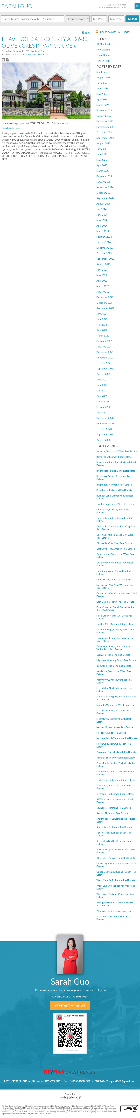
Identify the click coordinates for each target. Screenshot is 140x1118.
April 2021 (101, 396)
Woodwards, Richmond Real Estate (115, 910)
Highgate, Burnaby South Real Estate (116, 660)
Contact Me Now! (70, 1006)
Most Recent (103, 71)
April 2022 (101, 330)
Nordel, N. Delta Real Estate (111, 732)
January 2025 (103, 181)
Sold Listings (103, 60)
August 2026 (103, 77)
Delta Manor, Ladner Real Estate (113, 579)
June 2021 (102, 385)
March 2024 (102, 231)
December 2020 (105, 418)
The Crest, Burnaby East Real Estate (116, 857)
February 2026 (104, 110)
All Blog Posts (103, 44)
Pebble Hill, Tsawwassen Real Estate (116, 757)
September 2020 (105, 434)
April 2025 (101, 165)
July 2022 (101, 313)
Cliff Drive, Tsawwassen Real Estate (115, 548)
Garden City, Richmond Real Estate (115, 624)
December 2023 (105, 247)
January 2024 (103, 242)
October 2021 (104, 363)
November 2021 (105, 357)
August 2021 (103, 374)
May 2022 (101, 324)
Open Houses (103, 55)
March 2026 (102, 104)
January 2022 (103, 346)
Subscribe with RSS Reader (114, 31)
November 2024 (105, 187)
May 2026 (101, 93)
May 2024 (101, 220)
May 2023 (101, 275)
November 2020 (105, 423)
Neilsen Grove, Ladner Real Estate (114, 727)
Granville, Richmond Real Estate (113, 654)
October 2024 (104, 192)
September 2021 (105, 368)
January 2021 (103, 412)
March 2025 (102, 170)
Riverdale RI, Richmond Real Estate (115, 793)
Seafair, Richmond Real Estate (112, 813)
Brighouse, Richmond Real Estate (114, 484)
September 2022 (105, 308)
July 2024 (101, 209)
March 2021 (102, 401)
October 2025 (104, 132)
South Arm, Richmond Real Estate (114, 827)
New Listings (103, 49)
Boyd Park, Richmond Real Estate (114, 456)
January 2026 (103, 115)
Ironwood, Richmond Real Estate (113, 665)
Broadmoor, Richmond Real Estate (114, 490)
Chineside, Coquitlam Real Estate (114, 543)
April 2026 (101, 99)
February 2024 (104, 236)
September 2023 (105, 258)
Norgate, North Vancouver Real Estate (116, 738)
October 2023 (104, 253)
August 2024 (103, 203)
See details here (11, 128)
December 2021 (105, 352)
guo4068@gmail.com (112, 7)
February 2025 (104, 176)
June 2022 (102, 319)
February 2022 (104, 341)
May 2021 (101, 390)
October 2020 (104, 428)
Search (132, 18)
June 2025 (102, 154)
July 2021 (101, 379)
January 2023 (103, 291)
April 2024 (101, 225)
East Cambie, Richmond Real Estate (115, 601)
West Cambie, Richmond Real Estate (115, 880)
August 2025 (103, 143)
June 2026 (102, 88)
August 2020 (103, 439)
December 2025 (105, 121)
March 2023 (102, 286)
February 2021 (104, 407)
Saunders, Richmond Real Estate (113, 807)
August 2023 (103, 264)
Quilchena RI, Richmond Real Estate (115, 779)
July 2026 (101, 82)
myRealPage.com (70, 1097)
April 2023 (101, 280)
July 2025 (101, 148)
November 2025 (105, 126)
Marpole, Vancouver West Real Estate (116, 704)
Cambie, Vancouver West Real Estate (116, 504)
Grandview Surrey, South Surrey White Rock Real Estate (113, 648)
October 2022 (104, 302)
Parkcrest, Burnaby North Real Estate (116, 752)
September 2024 (105, 198)
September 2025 (105, 137)
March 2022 (102, 335)
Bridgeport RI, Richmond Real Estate (115, 470)
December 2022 (105, 297)
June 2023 (102, 269)
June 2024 (102, 214)
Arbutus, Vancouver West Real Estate (116, 451)
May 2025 (101, 159)
